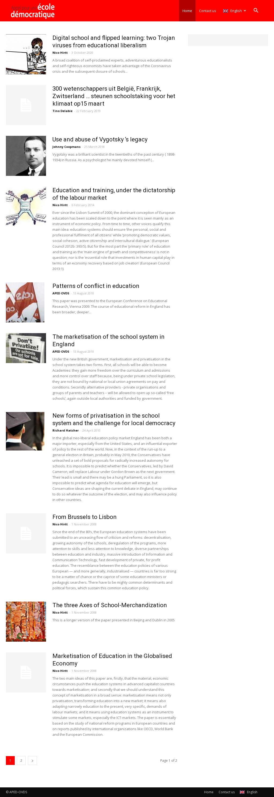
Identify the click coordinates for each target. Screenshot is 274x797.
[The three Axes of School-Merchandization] (26, 622)
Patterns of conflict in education (95, 286)
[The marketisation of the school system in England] (26, 348)
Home (187, 10)
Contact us (207, 10)
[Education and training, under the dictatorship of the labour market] (26, 206)
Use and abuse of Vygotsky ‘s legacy (99, 139)
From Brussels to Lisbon (84, 517)
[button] (255, 11)
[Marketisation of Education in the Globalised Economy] (26, 672)
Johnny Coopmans (66, 147)
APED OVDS (60, 293)
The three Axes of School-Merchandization (109, 605)
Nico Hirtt (60, 53)
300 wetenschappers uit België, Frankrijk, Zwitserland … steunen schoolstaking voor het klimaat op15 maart (113, 96)
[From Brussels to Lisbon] (26, 533)
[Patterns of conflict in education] (25, 302)
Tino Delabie (62, 111)
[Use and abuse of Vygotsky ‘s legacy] (26, 156)
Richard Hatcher (65, 430)
